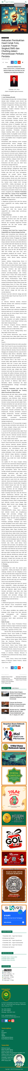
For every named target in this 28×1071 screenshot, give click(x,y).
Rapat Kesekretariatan (17, 942)
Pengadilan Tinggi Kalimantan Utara (9, 1057)
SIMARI (3, 1035)
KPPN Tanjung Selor (6, 1060)
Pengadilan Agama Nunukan (8, 960)
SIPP (2, 1031)
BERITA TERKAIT (6, 688)
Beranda (3, 5)
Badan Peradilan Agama (7, 1049)
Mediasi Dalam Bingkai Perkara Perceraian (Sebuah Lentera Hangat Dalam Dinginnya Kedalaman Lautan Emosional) (18, 695)
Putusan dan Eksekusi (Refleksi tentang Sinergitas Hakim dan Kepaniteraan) (18, 704)
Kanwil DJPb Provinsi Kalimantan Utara (10, 1058)
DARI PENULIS (15, 688)
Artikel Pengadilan (10, 5)
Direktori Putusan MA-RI (7, 1051)
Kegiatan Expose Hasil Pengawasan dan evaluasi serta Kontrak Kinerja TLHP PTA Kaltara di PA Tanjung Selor (7, 680)
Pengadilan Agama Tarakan (7, 958)
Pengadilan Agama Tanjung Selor (9, 957)
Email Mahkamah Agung (7, 1038)
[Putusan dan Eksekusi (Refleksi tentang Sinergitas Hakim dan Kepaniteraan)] (5, 704)
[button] (26, 2)
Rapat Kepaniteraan (17, 940)
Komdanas (4, 1032)
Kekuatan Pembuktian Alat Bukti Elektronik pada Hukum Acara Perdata (20, 678)
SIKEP (2, 1034)
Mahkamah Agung (5, 1048)
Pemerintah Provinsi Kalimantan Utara (10, 1055)
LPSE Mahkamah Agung (7, 1037)
